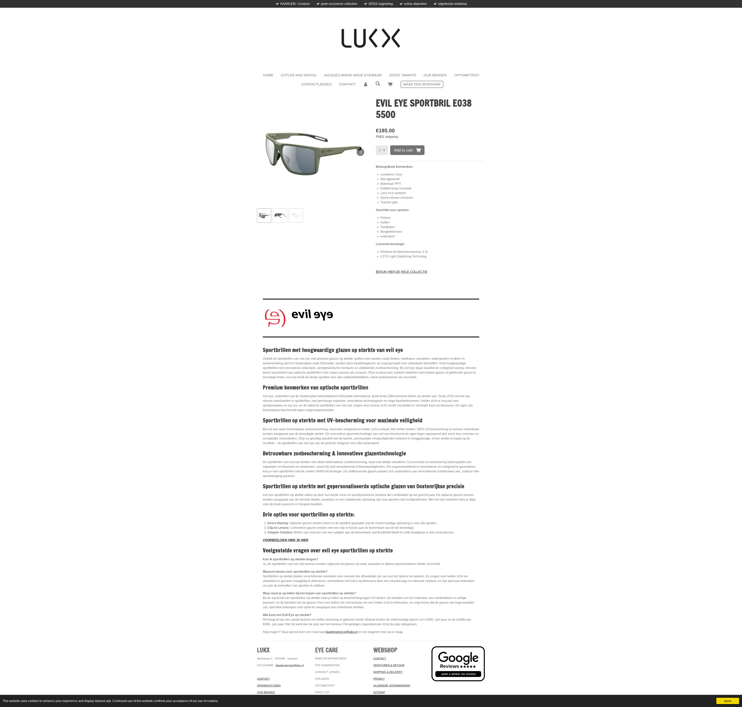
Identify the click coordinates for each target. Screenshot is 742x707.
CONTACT (263, 678)
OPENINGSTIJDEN (269, 685)
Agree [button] (727, 700)
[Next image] (360, 152)
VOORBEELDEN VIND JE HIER (285, 540)
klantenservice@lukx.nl (342, 632)
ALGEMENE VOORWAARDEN (391, 685)
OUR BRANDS (266, 692)
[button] (264, 215)
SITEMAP (379, 692)
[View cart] (390, 84)
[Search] (378, 84)
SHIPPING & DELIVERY (387, 672)
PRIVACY (379, 678)
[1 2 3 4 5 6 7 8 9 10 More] (382, 150)
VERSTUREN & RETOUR (388, 665)
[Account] (365, 84)
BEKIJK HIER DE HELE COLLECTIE (401, 271)
